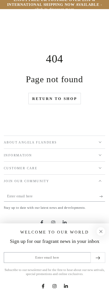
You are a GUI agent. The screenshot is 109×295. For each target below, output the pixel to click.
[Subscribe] (102, 196)
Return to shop (54, 99)
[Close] (100, 231)
